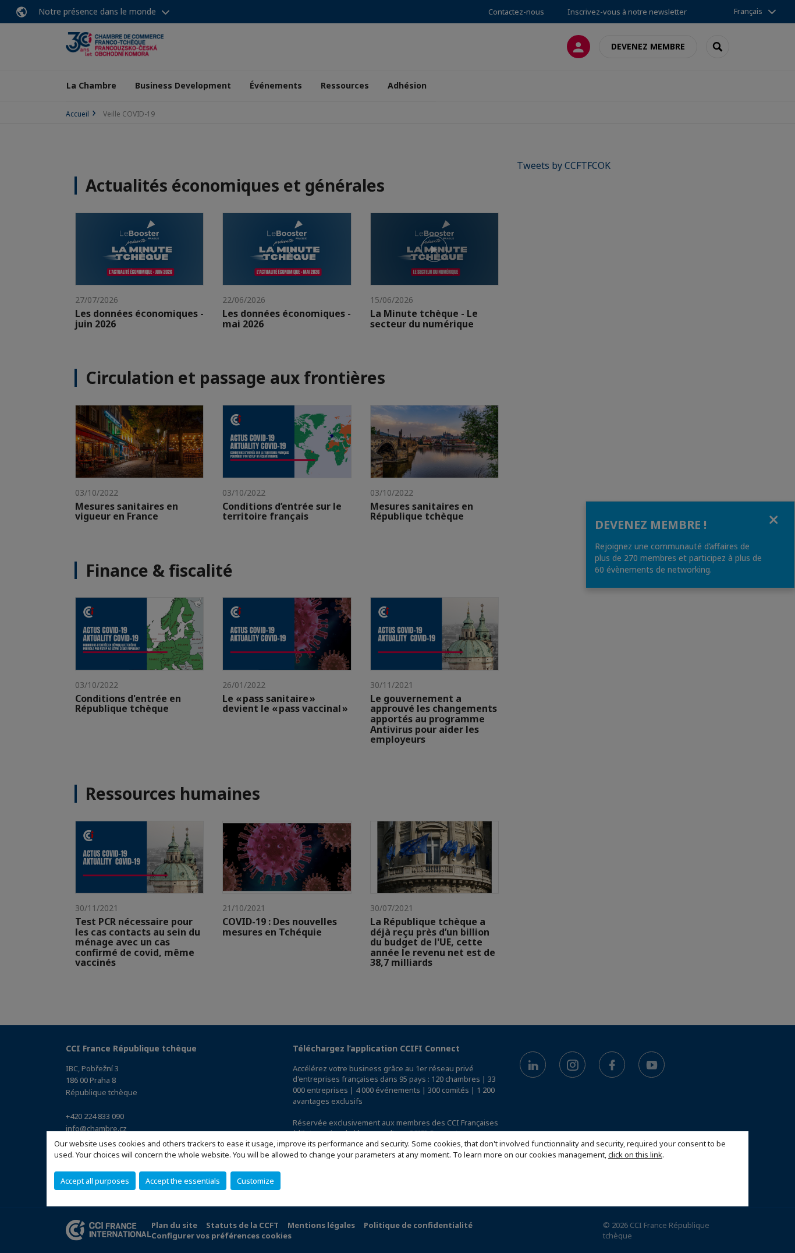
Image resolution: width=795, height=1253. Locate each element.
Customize (255, 1181)
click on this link (635, 1154)
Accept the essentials (182, 1181)
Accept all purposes (95, 1181)
